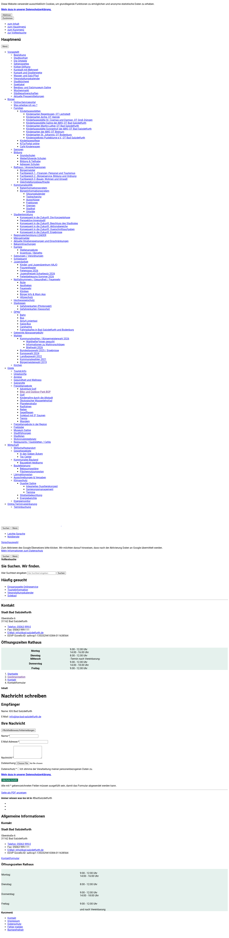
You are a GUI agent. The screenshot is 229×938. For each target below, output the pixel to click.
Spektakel (19, 84)
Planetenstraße (28, 403)
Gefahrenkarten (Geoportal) (35, 309)
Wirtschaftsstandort (25, 447)
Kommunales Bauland (26, 459)
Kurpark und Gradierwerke (28, 72)
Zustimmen (7, 18)
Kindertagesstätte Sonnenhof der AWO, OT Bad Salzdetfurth (59, 128)
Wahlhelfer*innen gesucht (40, 341)
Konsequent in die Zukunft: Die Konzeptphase (45, 217)
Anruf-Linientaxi (28, 320)
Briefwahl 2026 (34, 347)
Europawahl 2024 (29, 353)
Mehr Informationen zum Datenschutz (22, 550)
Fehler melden (15, 926)
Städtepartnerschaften (26, 93)
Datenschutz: (9, 769)
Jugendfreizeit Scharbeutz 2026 (37, 273)
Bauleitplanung (22, 465)
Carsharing (26, 326)
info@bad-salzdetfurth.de (25, 632)
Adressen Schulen (30, 164)
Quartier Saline (28, 483)
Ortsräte (30, 211)
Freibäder (19, 427)
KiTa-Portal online (29, 143)
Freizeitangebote (23, 385)
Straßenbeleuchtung (31, 495)
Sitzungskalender (35, 193)
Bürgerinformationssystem (34, 190)
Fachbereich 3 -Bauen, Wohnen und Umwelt (43, 179)
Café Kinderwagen (30, 146)
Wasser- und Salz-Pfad (26, 75)
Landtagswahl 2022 (31, 356)
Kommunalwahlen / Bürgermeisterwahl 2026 (44, 338)
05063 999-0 (19, 626)
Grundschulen (27, 155)
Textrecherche (33, 196)
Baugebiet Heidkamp (31, 462)
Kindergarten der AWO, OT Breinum (45, 131)
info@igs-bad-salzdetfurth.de (25, 716)
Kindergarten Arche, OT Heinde (43, 117)
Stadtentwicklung (23, 214)
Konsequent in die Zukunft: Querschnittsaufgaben (47, 229)
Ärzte (23, 282)
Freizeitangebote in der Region (30, 424)
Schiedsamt (20, 258)
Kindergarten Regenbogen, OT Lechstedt (48, 114)
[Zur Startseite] (38, 525)
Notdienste (13, 536)
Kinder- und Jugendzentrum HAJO (38, 264)
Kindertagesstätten (30, 111)
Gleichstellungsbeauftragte (35, 182)
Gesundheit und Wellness (27, 379)
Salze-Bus (25, 323)
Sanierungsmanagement (39, 489)
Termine (30, 492)
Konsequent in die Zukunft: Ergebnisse (41, 232)
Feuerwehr (25, 288)
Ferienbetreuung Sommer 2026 (37, 276)
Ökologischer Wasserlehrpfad (36, 400)
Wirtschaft (13, 444)
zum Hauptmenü (16, 26)
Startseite (12, 673)
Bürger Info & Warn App (33, 294)
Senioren (18, 149)
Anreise (18, 377)
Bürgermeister (27, 170)
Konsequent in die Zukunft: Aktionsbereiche (44, 226)
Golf (22, 394)
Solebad (12, 595)
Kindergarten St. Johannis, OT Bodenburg (49, 134)
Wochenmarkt (21, 90)
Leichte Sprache (16, 533)
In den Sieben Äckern (31, 453)
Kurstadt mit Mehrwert (26, 69)
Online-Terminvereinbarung (22, 504)
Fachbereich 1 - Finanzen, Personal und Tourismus (47, 173)
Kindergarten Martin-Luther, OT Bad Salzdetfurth (52, 125)
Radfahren (25, 406)
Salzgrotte (19, 382)
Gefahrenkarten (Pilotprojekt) (36, 306)
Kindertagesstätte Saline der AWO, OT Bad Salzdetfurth (56, 122)
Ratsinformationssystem (33, 187)
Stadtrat (30, 208)
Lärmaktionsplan (23, 474)
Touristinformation (17, 589)
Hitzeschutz (26, 297)
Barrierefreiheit (15, 929)
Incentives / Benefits (31, 252)
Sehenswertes (21, 63)
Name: (5, 735)
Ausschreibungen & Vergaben (30, 477)
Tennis (23, 418)
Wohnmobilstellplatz (25, 439)
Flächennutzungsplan (32, 471)
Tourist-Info (20, 371)
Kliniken (24, 291)
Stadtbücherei (21, 81)
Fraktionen (32, 202)
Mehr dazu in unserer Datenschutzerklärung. (26, 9)
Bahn (23, 314)
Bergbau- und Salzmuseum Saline (32, 87)
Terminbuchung (22, 507)
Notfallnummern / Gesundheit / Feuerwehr (37, 279)
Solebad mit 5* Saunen (32, 415)
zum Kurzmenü (15, 29)
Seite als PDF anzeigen (13, 792)
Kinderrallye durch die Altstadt (36, 397)
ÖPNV (17, 312)
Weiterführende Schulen (33, 158)
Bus (22, 317)
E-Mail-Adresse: (10, 741)
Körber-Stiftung (22, 66)
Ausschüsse (32, 199)
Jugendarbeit (21, 261)
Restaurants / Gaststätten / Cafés (32, 442)
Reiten (23, 409)
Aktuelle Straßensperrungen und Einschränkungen (41, 241)
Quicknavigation (16, 676)
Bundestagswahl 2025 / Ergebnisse (39, 350)
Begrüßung (20, 54)
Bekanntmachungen (25, 244)
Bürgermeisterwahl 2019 (33, 362)
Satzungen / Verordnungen (28, 255)
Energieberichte (28, 498)
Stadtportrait (21, 57)
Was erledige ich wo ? (25, 105)
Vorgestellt (13, 52)
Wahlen (18, 335)
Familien (18, 108)
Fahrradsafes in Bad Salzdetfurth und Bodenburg (47, 329)
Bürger (11, 99)
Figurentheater (28, 267)
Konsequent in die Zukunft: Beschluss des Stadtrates (49, 223)
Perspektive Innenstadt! (32, 220)
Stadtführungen (22, 433)
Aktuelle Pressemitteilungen (29, 96)
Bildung (18, 152)
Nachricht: (7, 757)
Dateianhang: (8, 763)
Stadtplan (19, 436)
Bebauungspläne (29, 468)
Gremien (30, 205)
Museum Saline (22, 430)
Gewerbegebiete (22, 450)
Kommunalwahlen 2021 (33, 359)
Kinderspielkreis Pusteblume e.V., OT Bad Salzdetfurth (55, 137)
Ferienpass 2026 (29, 270)
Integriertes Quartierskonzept (42, 486)
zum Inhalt (13, 23)
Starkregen (20, 303)
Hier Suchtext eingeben (13, 572)
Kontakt (11, 679)
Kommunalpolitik (23, 184)
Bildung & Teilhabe (30, 161)
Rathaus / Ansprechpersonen (30, 167)
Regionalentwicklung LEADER (30, 235)
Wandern (25, 421)
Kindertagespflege (30, 140)
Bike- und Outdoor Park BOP (35, 391)
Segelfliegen (26, 412)
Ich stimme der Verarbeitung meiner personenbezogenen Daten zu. (56, 769)
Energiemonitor (22, 501)
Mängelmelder (21, 238)
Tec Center (25, 456)
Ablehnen (6, 15)
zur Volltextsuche (16, 32)
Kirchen (18, 365)
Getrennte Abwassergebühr (28, 332)
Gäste (10, 368)
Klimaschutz (20, 480)
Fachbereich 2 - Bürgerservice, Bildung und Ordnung (48, 176)
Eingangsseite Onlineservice (22, 586)
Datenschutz (14, 923)
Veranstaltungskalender (27, 78)
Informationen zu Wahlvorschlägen (45, 344)
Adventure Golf (28, 388)
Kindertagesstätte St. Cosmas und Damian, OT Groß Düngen (59, 119)
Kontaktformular (10, 858)
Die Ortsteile (20, 60)
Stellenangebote (29, 249)
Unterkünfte (20, 374)
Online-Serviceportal (25, 102)
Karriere (18, 247)
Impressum (13, 920)
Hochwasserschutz (24, 300)
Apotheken (26, 285)
